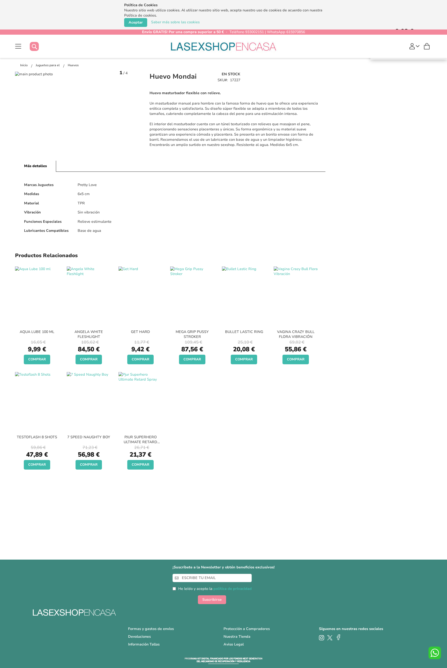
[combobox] (39, 46)
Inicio (24, 65)
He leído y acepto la (215, 588)
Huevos (73, 65)
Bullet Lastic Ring (244, 331)
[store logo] (223, 46)
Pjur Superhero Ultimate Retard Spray (140, 442)
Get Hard (140, 331)
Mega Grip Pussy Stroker (192, 334)
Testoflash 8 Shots (37, 437)
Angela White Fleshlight (88, 334)
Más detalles (35, 166)
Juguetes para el (48, 65)
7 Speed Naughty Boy (88, 437)
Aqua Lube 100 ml (37, 331)
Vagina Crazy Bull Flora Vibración (296, 334)
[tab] (35, 166)
